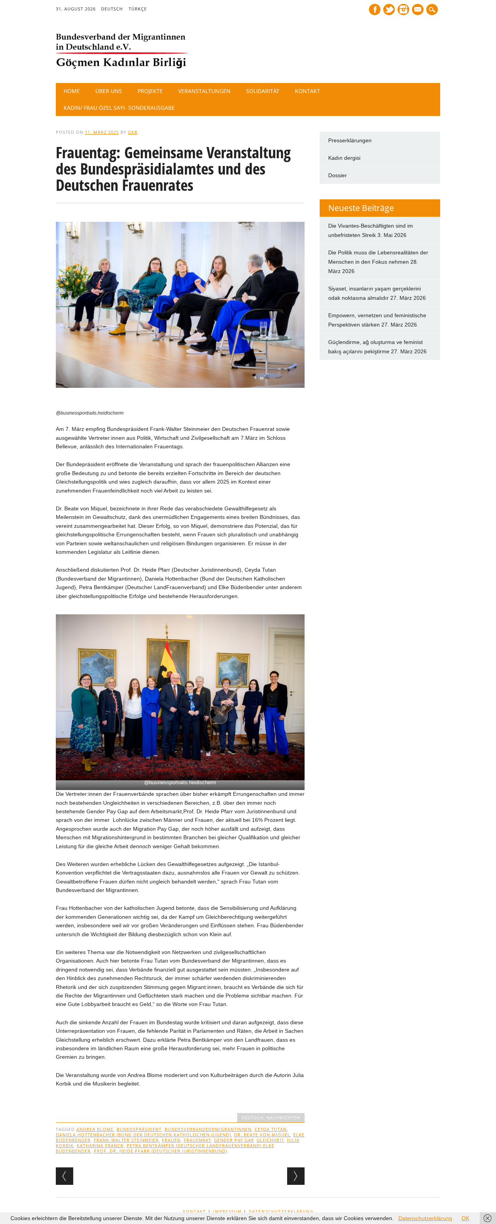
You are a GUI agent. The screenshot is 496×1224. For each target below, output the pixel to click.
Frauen (171, 1140)
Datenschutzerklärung (281, 1211)
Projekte (150, 91)
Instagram (403, 9)
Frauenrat (197, 1140)
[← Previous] (64, 1176)
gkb (133, 132)
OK (465, 1218)
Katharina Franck (100, 1145)
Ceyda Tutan (271, 1129)
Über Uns (108, 91)
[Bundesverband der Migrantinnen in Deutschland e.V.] (122, 67)
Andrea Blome (95, 1129)
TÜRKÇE (138, 9)
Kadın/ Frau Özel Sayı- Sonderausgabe (119, 107)
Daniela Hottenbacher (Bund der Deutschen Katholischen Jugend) (143, 1135)
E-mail (418, 10)
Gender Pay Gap (234, 1140)
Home (72, 91)
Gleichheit (270, 1140)
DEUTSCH (112, 9)
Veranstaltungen (204, 91)
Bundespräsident (139, 1129)
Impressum (227, 1211)
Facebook (375, 9)
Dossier (337, 175)
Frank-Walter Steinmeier (126, 1140)
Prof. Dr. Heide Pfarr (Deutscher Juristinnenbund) (160, 1151)
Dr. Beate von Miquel (262, 1135)
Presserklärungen (350, 140)
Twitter (389, 9)
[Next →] (296, 1176)
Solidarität (262, 91)
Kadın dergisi (344, 158)
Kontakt (307, 91)
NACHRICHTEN (283, 1117)
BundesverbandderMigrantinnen (208, 1129)
